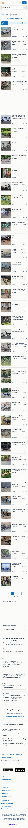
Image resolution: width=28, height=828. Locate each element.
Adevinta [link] (3, 806)
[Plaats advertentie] (24, 2)
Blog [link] (2, 776)
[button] (16, 2)
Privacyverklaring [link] (6, 790)
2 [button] (15, 593)
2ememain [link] (4, 809)
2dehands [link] (8, 806)
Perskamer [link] (10, 803)
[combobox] (12, 7)
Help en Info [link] (4, 785)
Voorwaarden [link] (4, 787)
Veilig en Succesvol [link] (6, 782)
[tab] (3, 14)
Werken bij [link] (4, 803)
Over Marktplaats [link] (5, 800)
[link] (3, 2)
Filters (5, 23)
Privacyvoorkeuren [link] (6, 796)
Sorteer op (12, 12)
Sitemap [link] (9, 809)
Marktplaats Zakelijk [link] (6, 779)
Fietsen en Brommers (15, 23)
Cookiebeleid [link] (4, 793)
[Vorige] (8, 593)
